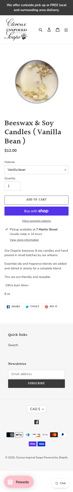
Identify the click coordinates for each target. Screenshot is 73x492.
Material (9, 162)
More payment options (36, 221)
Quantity (9, 178)
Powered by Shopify (56, 457)
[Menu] (66, 29)
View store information (24, 240)
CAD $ (35, 409)
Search (13, 345)
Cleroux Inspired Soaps (30, 457)
